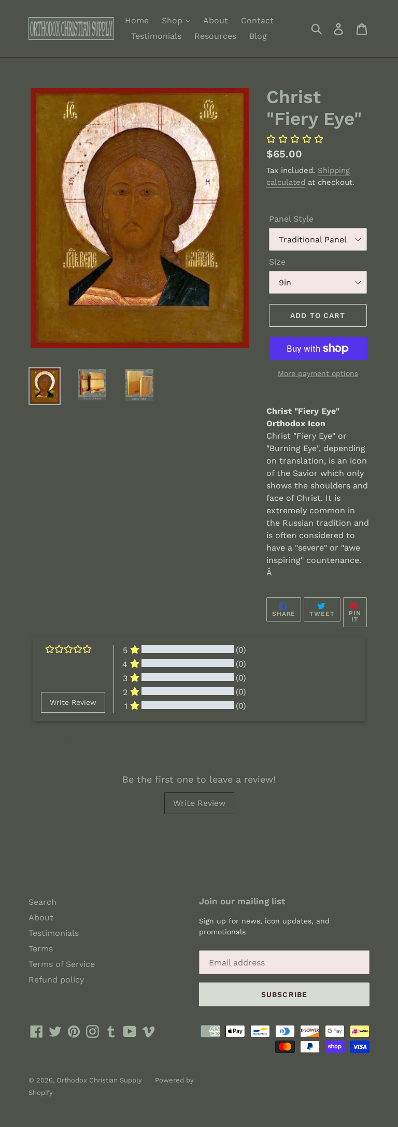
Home (137, 20)
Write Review (199, 803)
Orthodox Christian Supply (99, 1080)
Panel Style (291, 219)
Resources (215, 36)
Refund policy (56, 980)
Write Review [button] (73, 702)
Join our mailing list (242, 901)
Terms (41, 948)
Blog (258, 36)
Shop (173, 20)
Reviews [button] (54, 739)
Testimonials (156, 36)
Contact (257, 20)
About (215, 20)
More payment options (318, 373)
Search (42, 902)
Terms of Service (62, 964)
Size (277, 262)
